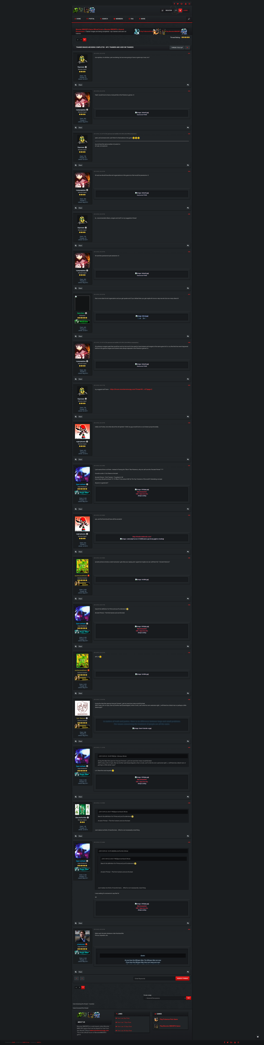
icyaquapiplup (134, 342)
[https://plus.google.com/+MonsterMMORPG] (182, 4)
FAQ (131, 19)
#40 (189, 423)
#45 (189, 652)
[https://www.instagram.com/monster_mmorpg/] (190, 4)
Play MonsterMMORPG (173, 31)
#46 (189, 699)
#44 (189, 605)
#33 (189, 133)
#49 (189, 842)
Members (119, 19)
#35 (189, 214)
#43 (189, 558)
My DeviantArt (142, 492)
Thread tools (176, 47)
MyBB (13, 1042)
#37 (189, 294)
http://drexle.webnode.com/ (142, 537)
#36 (189, 251)
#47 (189, 747)
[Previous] (78, 39)
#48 (189, 803)
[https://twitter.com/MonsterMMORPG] (178, 4)
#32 (189, 91)
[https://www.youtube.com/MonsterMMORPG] (186, 4)
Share (80, 85)
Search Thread (182, 978)
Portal (91, 19)
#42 (189, 515)
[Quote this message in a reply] (187, 84)
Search (105, 19)
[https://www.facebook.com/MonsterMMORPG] (174, 4)
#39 (189, 385)
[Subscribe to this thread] (187, 47)
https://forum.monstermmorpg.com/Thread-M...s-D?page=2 (131, 389)
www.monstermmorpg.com (99, 1030)
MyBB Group (26, 1042)
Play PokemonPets (146, 31)
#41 (189, 465)
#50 (189, 929)
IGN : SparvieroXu (142, 494)
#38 (189, 342)
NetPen (39, 1042)
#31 (189, 53)
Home (78, 19)
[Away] (88, 575)
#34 (189, 171)
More (143, 19)
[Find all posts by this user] (75, 84)
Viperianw (133, 133)
